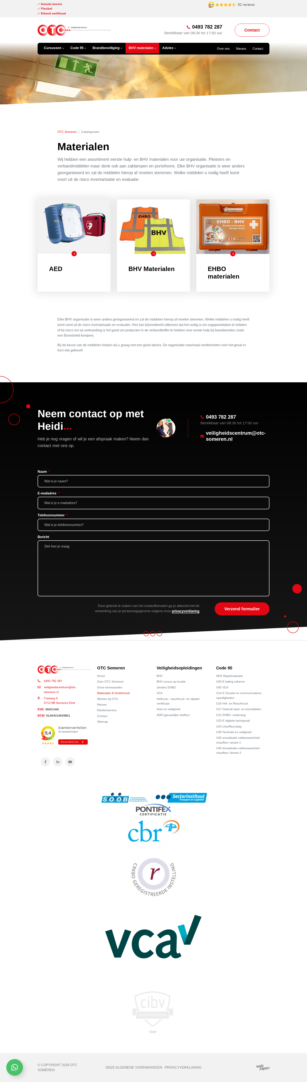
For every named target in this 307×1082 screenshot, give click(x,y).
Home (101, 676)
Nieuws (102, 704)
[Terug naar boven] (298, 1073)
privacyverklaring (185, 611)
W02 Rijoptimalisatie (229, 676)
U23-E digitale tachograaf (233, 720)
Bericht (43, 537)
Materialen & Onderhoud (113, 693)
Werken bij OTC (107, 698)
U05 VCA (222, 687)
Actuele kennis (51, 4)
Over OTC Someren (110, 681)
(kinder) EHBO (166, 687)
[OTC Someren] (74, 30)
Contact (102, 715)
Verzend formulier (242, 609)
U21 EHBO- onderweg (231, 714)
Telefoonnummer (52, 515)
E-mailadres (48, 493)
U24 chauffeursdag (228, 726)
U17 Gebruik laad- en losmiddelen (238, 709)
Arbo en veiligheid (168, 709)
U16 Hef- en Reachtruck (232, 703)
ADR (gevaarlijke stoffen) (173, 714)
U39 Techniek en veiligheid (233, 732)
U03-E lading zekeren (230, 681)
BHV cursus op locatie (171, 681)
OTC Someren (67, 131)
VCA (159, 693)
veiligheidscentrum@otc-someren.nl (60, 689)
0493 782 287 (53, 680)
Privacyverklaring (183, 1067)
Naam (44, 471)
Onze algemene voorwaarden (133, 1067)
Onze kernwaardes (109, 687)
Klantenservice (107, 710)
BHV (159, 676)
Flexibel (46, 8)
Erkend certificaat (53, 13)
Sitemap (102, 721)
